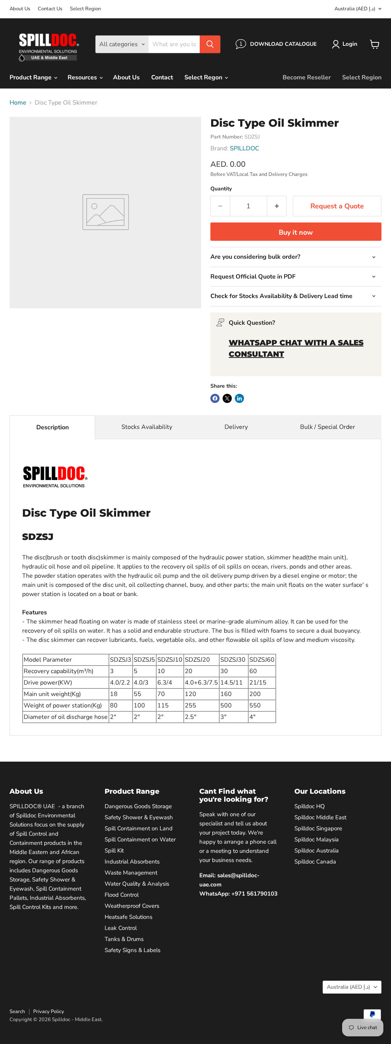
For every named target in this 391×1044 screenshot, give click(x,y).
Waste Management (131, 872)
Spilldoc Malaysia (316, 839)
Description (52, 427)
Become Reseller (307, 77)
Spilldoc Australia (316, 850)
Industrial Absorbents (132, 861)
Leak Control (121, 928)
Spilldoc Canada (315, 861)
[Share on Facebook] (215, 398)
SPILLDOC (244, 148)
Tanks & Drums (124, 939)
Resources (83, 77)
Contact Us (50, 9)
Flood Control (122, 895)
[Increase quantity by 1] (277, 206)
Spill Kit (114, 850)
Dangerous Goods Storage (138, 806)
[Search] (210, 44)
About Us (20, 9)
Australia (354, 8)
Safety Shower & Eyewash (139, 817)
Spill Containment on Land (139, 828)
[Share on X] (227, 398)
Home (18, 102)
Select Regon (204, 77)
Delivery (236, 427)
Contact (162, 77)
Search (17, 1011)
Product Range (31, 77)
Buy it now (296, 232)
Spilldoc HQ (309, 806)
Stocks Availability (146, 427)
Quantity (221, 189)
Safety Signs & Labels (132, 950)
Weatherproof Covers (132, 906)
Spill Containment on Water (140, 839)
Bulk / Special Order (327, 427)
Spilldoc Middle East (320, 817)
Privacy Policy (48, 1011)
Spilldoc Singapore (318, 828)
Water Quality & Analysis (137, 884)
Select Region (85, 9)
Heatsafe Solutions (128, 917)
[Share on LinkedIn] (239, 398)
